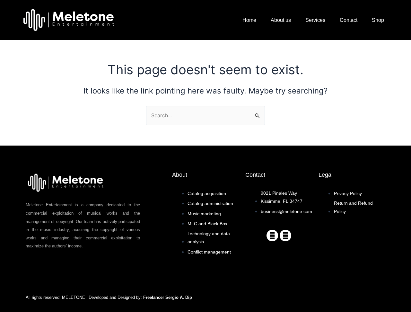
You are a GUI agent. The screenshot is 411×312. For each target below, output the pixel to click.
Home (249, 20)
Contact (348, 20)
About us (281, 20)
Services (315, 20)
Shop (378, 20)
